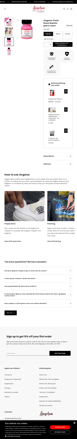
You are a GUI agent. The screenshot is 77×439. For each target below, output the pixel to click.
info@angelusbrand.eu (13, 418)
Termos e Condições (47, 392)
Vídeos (7, 397)
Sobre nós (43, 375)
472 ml (67, 34)
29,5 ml (48, 34)
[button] (5, 9)
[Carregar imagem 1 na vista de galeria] (9, 22)
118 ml (58, 34)
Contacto (8, 375)
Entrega (7, 388)
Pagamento (9, 384)
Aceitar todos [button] (60, 427)
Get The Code (60, 353)
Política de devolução (47, 384)
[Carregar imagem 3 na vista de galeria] (9, 41)
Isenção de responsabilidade (50, 401)
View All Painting (54, 241)
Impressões (43, 397)
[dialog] (38, 429)
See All (9, 313)
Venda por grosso (46, 405)
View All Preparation (13, 241)
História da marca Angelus (49, 379)
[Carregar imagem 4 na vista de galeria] (9, 51)
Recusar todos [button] (60, 432)
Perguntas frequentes (13, 379)
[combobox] (74, 423)
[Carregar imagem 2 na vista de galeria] (9, 31)
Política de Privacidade (48, 388)
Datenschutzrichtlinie (35, 434)
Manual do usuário (11, 392)
